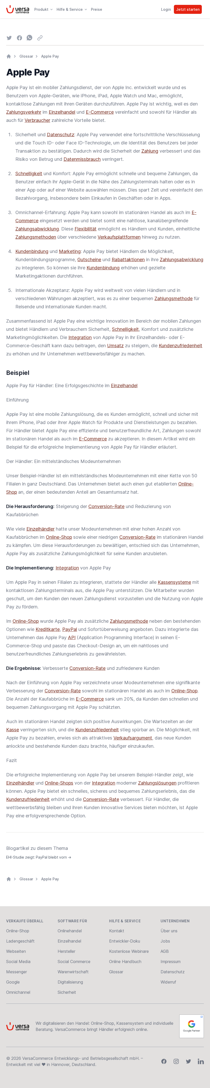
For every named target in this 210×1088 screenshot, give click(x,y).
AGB (165, 951)
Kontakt (116, 930)
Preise (96, 9)
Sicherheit (67, 992)
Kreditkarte (48, 629)
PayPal (69, 629)
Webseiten (16, 951)
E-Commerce (100, 112)
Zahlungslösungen (157, 783)
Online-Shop (59, 537)
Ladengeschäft (20, 941)
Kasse (12, 729)
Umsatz (115, 345)
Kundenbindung (31, 251)
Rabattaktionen (128, 259)
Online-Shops (59, 783)
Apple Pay (50, 56)
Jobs (165, 941)
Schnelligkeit (28, 173)
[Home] (8, 56)
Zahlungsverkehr (23, 112)
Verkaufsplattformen (119, 237)
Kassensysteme (174, 582)
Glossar (26, 56)
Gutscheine (89, 259)
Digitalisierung (70, 982)
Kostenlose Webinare (129, 951)
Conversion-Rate (106, 506)
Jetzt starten (188, 9)
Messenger (16, 971)
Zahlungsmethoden (35, 237)
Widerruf (168, 982)
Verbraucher (37, 120)
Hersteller (66, 951)
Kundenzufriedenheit (180, 345)
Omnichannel (18, 992)
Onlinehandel (70, 930)
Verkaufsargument (132, 738)
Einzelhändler (40, 529)
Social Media (18, 961)
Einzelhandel (62, 112)
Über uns (169, 930)
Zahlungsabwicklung (37, 228)
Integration (80, 337)
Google (13, 982)
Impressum (171, 961)
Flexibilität (86, 228)
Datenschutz (60, 134)
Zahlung (149, 151)
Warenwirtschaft (73, 971)
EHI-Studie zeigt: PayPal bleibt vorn (38, 857)
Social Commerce (74, 961)
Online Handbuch (125, 961)
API (72, 637)
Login (166, 9)
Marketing (70, 251)
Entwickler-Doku (124, 941)
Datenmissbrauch (82, 159)
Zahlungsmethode (173, 298)
